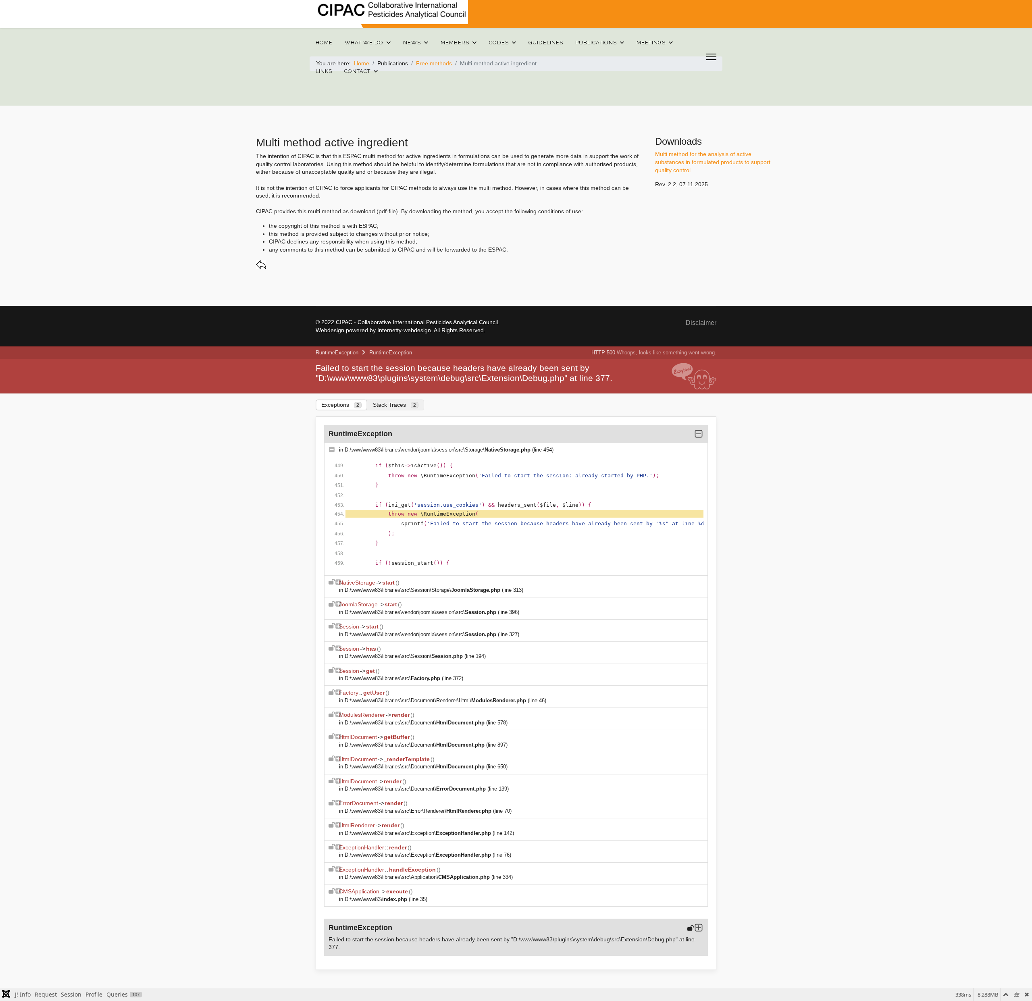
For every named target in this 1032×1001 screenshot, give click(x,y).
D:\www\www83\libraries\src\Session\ (404, 656)
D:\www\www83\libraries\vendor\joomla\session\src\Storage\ (438, 450)
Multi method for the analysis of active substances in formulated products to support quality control (712, 162)
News (412, 43)
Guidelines (545, 43)
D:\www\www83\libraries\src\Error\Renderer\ (418, 811)
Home (324, 43)
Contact (357, 71)
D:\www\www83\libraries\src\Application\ (417, 877)
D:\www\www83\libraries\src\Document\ (415, 723)
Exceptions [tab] (340, 405)
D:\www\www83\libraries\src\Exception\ (418, 833)
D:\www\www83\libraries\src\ (392, 678)
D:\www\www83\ (376, 899)
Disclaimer (701, 322)
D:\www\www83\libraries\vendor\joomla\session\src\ (420, 612)
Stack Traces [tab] (394, 405)
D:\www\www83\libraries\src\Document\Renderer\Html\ (435, 700)
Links (324, 71)
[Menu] (711, 57)
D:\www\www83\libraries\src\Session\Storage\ (422, 590)
